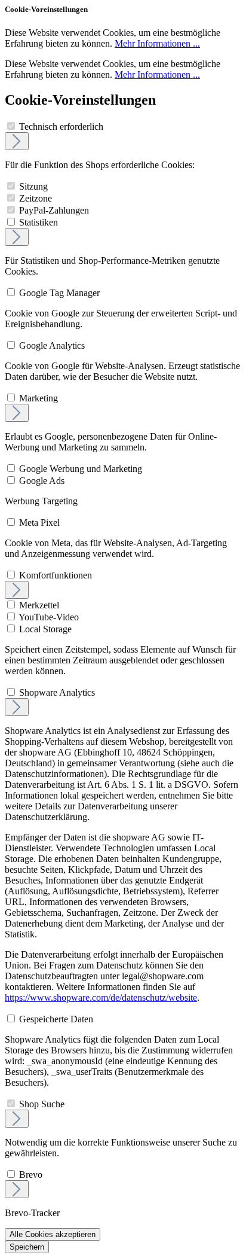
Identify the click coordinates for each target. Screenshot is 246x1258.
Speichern (27, 1246)
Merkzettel (39, 605)
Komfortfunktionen (55, 575)
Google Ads (41, 481)
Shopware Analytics (57, 692)
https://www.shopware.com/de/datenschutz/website (101, 997)
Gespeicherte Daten (56, 1019)
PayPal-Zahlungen (54, 210)
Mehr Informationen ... (157, 43)
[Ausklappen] (17, 141)
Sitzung (33, 186)
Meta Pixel (39, 522)
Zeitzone (35, 198)
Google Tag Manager (59, 293)
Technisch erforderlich (61, 126)
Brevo (30, 1174)
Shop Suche (41, 1104)
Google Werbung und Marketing (80, 469)
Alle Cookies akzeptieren (53, 1234)
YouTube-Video (49, 617)
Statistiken (38, 222)
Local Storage (45, 629)
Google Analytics (52, 345)
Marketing (38, 398)
